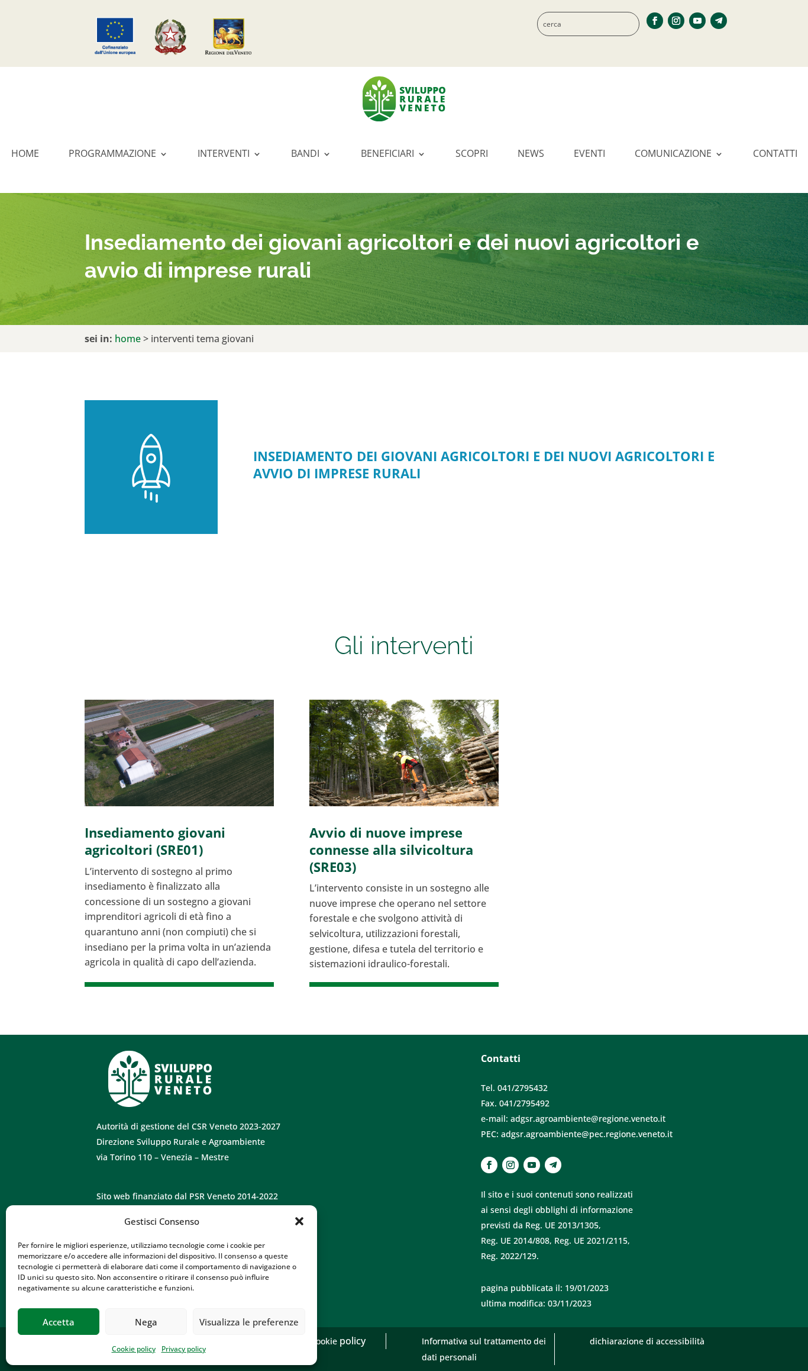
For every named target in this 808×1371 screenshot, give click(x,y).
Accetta (59, 1322)
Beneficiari (387, 153)
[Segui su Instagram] (676, 20)
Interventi (224, 153)
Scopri (471, 153)
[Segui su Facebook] (655, 20)
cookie (326, 1341)
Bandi (305, 153)
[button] (299, 1221)
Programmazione (112, 153)
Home (25, 153)
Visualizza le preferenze (249, 1322)
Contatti (775, 153)
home (128, 338)
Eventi (589, 153)
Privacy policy (183, 1349)
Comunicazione (673, 153)
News (531, 153)
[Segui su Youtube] (697, 20)
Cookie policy (134, 1349)
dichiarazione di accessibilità (647, 1341)
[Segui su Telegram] (718, 20)
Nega (146, 1322)
